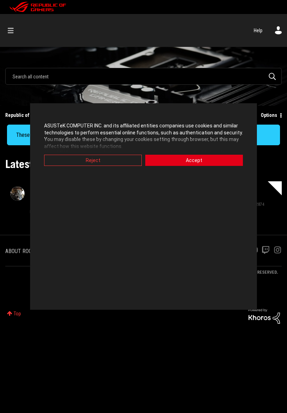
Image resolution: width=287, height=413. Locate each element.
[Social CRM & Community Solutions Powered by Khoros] (264, 315)
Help (258, 30)
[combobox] (143, 76)
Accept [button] (194, 160)
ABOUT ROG (18, 251)
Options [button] (269, 115)
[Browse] (14, 30)
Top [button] (17, 313)
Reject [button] (93, 160)
